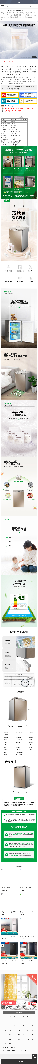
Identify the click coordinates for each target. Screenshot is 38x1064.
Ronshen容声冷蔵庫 (14, 11)
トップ (3, 11)
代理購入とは (9, 106)
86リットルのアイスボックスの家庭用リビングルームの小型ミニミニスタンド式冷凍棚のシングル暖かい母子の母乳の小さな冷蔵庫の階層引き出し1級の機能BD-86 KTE (19, 16)
